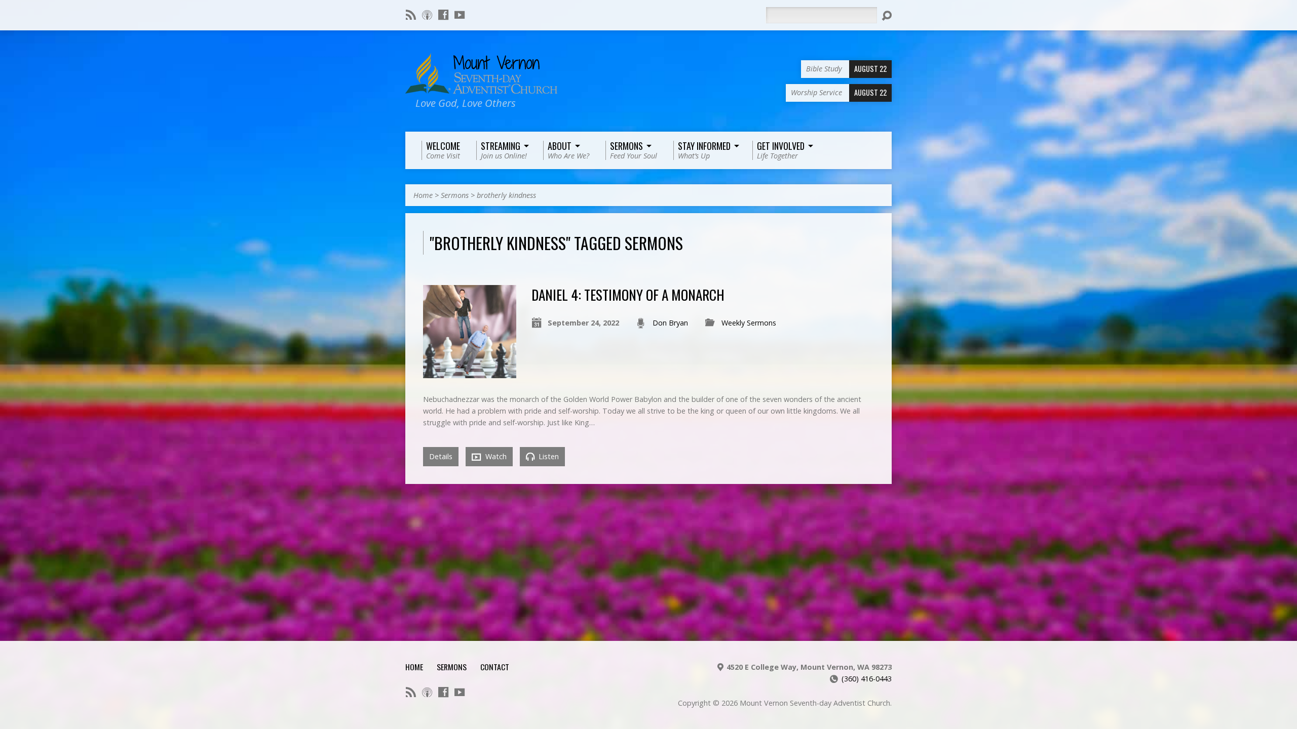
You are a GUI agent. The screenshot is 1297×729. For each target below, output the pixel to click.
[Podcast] (427, 15)
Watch (495, 456)
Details (440, 456)
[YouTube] (459, 15)
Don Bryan (670, 323)
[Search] (887, 16)
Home (423, 195)
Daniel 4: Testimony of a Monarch (627, 294)
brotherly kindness (506, 195)
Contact (494, 667)
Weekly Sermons (748, 323)
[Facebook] (443, 15)
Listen (548, 456)
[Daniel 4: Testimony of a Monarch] (469, 372)
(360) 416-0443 (867, 678)
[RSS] (411, 15)
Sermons (455, 195)
